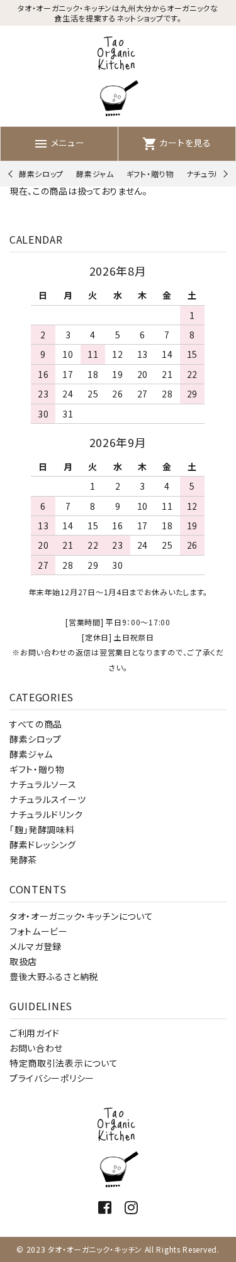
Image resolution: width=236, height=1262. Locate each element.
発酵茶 (23, 859)
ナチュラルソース (43, 784)
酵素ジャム (95, 173)
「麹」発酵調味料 (42, 829)
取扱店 (23, 961)
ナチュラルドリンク (45, 814)
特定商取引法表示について (63, 1063)
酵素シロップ (41, 173)
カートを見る (176, 142)
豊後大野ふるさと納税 (53, 976)
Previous (11, 174)
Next (223, 174)
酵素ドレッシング (42, 844)
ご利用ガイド (34, 1033)
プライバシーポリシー (51, 1078)
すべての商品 (35, 724)
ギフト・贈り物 (150, 173)
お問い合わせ (36, 1048)
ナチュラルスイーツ (47, 799)
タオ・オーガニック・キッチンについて (81, 916)
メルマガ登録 (35, 946)
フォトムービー (38, 931)
